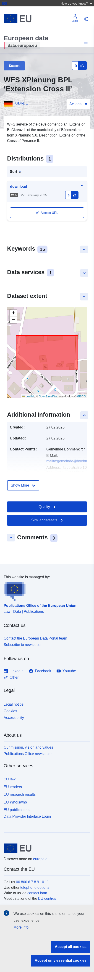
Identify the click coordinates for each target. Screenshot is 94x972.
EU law (10, 779)
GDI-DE (21, 103)
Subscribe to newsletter (23, 645)
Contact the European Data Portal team (35, 638)
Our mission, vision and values (28, 747)
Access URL (49, 212)
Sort (13, 172)
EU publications (16, 810)
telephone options (34, 887)
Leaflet (29, 396)
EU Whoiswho (15, 802)
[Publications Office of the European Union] (45, 590)
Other (14, 677)
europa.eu (41, 859)
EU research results (20, 794)
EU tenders (13, 787)
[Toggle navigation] (85, 43)
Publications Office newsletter (28, 754)
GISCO (81, 396)
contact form (37, 893)
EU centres (47, 898)
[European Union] (45, 848)
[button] (77, 3)
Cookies (10, 711)
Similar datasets (44, 520)
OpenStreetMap (48, 396)
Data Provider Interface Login (27, 816)
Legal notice (14, 704)
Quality (44, 507)
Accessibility (14, 718)
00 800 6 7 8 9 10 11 (32, 882)
